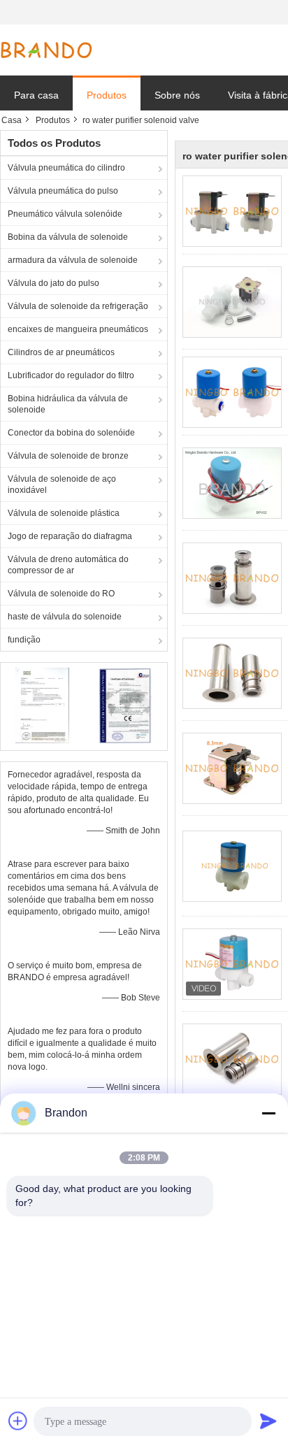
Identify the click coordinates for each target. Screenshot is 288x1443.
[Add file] (18, 1420)
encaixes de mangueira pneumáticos (78, 329)
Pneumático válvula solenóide (65, 214)
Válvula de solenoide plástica (64, 513)
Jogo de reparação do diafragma (70, 536)
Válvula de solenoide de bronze (68, 456)
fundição (24, 640)
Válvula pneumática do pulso (63, 191)
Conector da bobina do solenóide (71, 433)
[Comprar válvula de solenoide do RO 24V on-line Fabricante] (232, 392)
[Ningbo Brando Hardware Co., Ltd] (46, 50)
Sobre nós (177, 95)
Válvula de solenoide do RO (61, 593)
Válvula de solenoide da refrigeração (78, 306)
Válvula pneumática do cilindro (66, 168)
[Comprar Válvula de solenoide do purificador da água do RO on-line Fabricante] (232, 211)
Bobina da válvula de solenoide (68, 237)
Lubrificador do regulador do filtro (71, 375)
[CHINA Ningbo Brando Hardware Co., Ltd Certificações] (42, 705)
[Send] (268, 1420)
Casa (11, 120)
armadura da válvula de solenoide (73, 260)
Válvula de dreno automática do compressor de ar (68, 564)
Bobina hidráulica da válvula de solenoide (68, 404)
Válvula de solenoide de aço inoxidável (62, 484)
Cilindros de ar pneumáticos (61, 352)
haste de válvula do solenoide (65, 617)
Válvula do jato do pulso (53, 283)
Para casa (36, 95)
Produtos (107, 95)
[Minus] (268, 1113)
